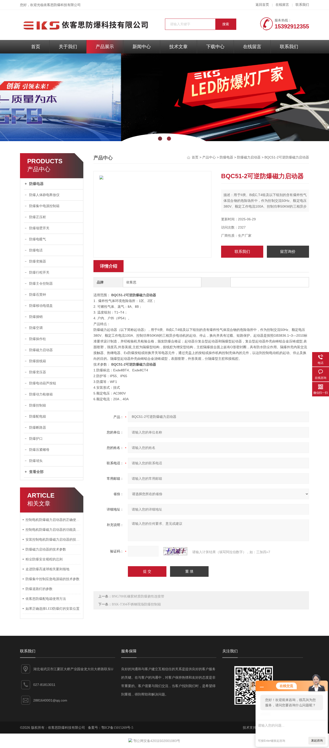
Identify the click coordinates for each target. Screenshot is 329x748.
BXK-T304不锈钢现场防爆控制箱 (136, 604)
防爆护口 (36, 438)
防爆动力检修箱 (41, 394)
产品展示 (105, 46)
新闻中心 (141, 46)
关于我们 (68, 46)
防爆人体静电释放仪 (44, 195)
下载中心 (215, 46)
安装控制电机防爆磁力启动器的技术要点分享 (53, 539)
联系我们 (302, 5)
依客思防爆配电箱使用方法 (46, 599)
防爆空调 (36, 328)
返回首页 (262, 5)
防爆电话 (36, 250)
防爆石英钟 (37, 294)
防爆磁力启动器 (41, 350)
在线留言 (282, 5)
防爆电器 (36, 184)
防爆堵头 (36, 461)
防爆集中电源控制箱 (44, 206)
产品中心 (209, 157)
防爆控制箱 (37, 405)
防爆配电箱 (37, 416)
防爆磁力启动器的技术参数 (46, 549)
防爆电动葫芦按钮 (42, 383)
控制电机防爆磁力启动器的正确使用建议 (53, 520)
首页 (35, 46)
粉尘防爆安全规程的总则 (44, 559)
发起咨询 (317, 740)
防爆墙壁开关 (39, 228)
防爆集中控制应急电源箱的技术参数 (52, 579)
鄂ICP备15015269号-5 (117, 727)
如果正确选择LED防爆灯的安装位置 (52, 608)
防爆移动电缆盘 (41, 306)
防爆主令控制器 (41, 283)
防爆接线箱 (37, 361)
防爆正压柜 (37, 217)
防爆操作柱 (37, 339)
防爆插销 (36, 317)
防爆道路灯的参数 (39, 589)
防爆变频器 (37, 261)
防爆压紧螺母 (39, 450)
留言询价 (288, 251)
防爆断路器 (37, 427)
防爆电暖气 (37, 239)
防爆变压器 (37, 372)
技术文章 (178, 46)
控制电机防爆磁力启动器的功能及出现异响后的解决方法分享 (53, 529)
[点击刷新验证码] (175, 551)
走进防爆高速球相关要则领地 (47, 569)
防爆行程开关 (39, 272)
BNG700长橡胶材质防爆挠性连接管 (138, 596)
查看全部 (36, 472)
